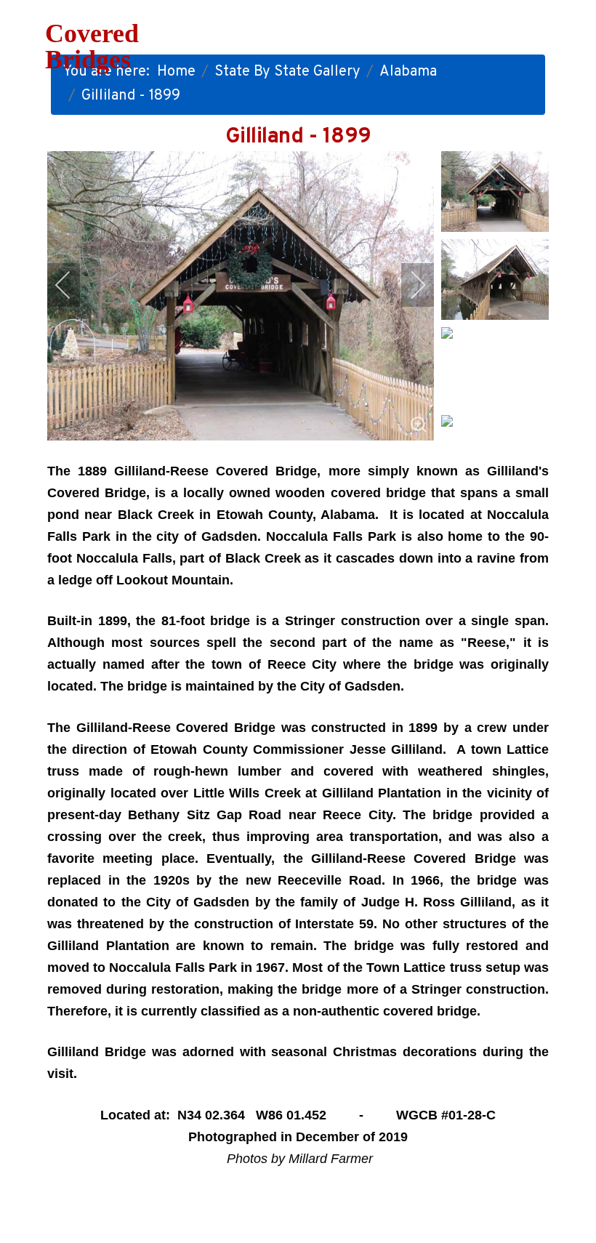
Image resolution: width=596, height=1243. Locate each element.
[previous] (72, 285)
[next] (408, 285)
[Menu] (385, 43)
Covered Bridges (92, 46)
